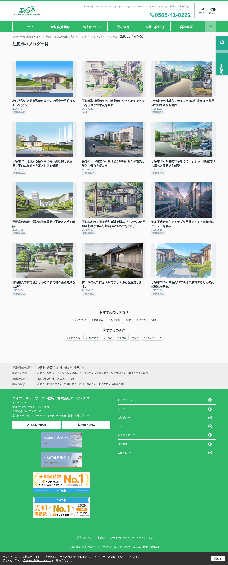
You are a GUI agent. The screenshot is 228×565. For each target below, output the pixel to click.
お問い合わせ (154, 27)
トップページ (125, 400)
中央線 (70, 378)
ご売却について (91, 27)
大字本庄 (128, 373)
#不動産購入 (92, 337)
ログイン (202, 13)
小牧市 (41, 367)
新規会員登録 (60, 27)
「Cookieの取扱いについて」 (37, 560)
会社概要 (186, 27)
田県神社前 (68, 384)
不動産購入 (97, 319)
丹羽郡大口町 (54, 367)
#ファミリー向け (152, 337)
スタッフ (123, 408)
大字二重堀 (115, 373)
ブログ (121, 426)
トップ (28, 27)
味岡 (57, 384)
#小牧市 (108, 337)
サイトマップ (146, 537)
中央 (138, 373)
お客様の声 (124, 417)
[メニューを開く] (210, 26)
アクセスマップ (126, 435)
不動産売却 (114, 319)
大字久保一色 (52, 373)
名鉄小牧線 (44, 378)
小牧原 (48, 384)
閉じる (218, 558)
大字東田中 (85, 373)
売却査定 (123, 27)
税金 (128, 319)
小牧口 (80, 384)
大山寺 (114, 384)
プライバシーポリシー (122, 537)
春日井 (97, 384)
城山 (74, 373)
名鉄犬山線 (58, 378)
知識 (153, 319)
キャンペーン (79, 319)
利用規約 (101, 537)
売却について (84, 537)
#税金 (135, 337)
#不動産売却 (73, 337)
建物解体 (141, 319)
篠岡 (145, 373)
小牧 (40, 373)
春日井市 (79, 367)
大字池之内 (100, 373)
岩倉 (88, 384)
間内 (105, 384)
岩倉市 (68, 367)
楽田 (123, 384)
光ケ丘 (66, 373)
